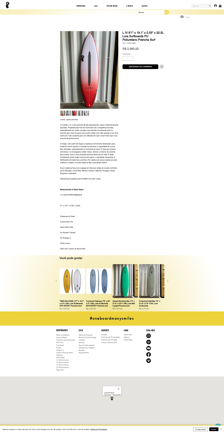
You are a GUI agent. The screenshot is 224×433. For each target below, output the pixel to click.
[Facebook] (148, 355)
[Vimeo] (148, 361)
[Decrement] (124, 63)
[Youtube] (148, 348)
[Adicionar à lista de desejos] (161, 71)
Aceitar (213, 429)
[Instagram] (148, 336)
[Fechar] (221, 429)
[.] (215, 6)
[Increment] (131, 63)
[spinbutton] (128, 63)
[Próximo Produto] (167, 281)
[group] (112, 288)
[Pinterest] (148, 342)
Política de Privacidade (98, 429)
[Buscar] (166, 12)
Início (62, 23)
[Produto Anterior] (56, 281)
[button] (80, 6)
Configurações (200, 429)
